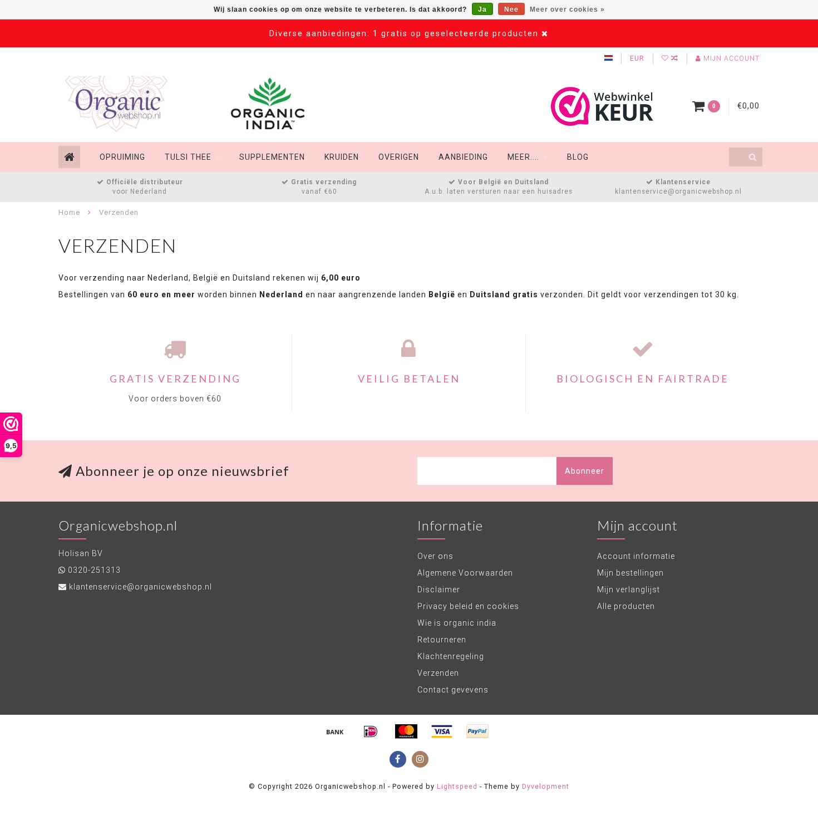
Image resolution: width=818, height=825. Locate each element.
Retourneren (441, 639)
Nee (511, 9)
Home (69, 212)
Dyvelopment (545, 786)
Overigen (398, 157)
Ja (482, 9)
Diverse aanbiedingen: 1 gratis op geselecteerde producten (404, 33)
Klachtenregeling (450, 656)
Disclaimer (438, 589)
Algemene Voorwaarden (465, 572)
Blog (578, 157)
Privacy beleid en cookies (468, 606)
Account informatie (636, 556)
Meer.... (523, 157)
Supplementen (272, 157)
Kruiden (341, 157)
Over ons (435, 556)
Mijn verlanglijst (628, 589)
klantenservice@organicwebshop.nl (140, 586)
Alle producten (626, 606)
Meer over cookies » (567, 9)
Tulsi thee (188, 157)
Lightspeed (457, 786)
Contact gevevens (453, 689)
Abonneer (584, 470)
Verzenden (438, 673)
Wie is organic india (456, 622)
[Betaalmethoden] (335, 731)
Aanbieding (463, 157)
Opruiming (122, 157)
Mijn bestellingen (630, 572)
